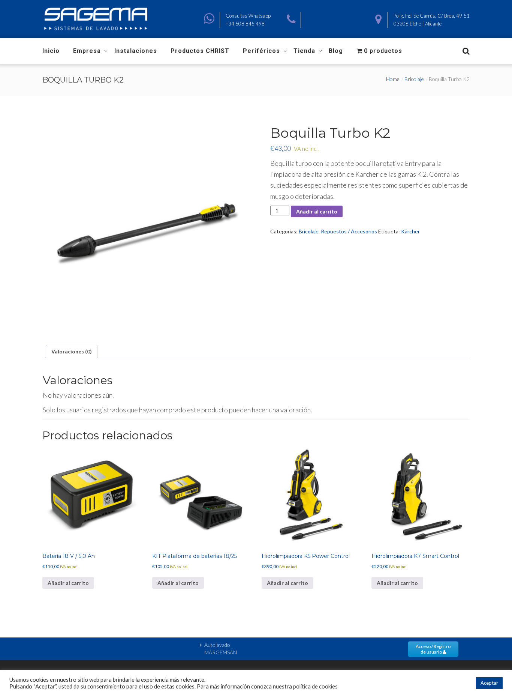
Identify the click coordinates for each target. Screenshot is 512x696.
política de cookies (315, 686)
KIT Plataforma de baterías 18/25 (194, 556)
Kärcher (410, 231)
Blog (336, 50)
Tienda (304, 50)
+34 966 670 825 (326, 16)
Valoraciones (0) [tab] (71, 351)
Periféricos (261, 50)
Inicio (51, 50)
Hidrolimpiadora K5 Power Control (306, 556)
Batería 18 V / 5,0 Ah (68, 556)
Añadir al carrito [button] (68, 583)
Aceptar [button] (489, 683)
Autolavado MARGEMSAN (220, 648)
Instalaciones (135, 50)
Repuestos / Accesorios (349, 231)
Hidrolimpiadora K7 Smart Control (415, 556)
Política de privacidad (137, 653)
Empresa (87, 50)
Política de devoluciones (66, 653)
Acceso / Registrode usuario (433, 649)
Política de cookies (134, 645)
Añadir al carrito (316, 211)
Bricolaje (414, 79)
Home (393, 79)
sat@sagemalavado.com (332, 24)
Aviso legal (53, 645)
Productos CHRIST (200, 50)
